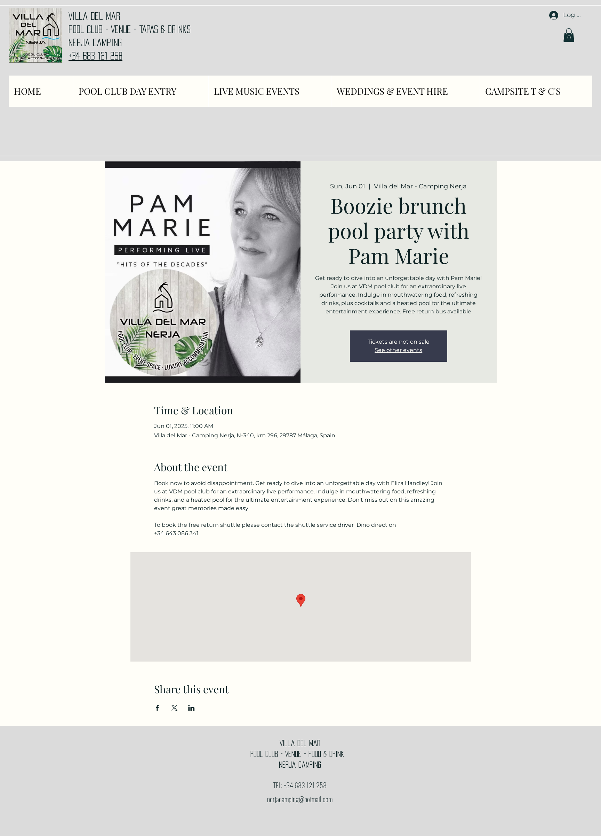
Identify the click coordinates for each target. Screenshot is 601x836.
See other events (398, 350)
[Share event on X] (174, 708)
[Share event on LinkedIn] (191, 708)
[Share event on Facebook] (157, 708)
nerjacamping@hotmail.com (299, 799)
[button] (569, 35)
